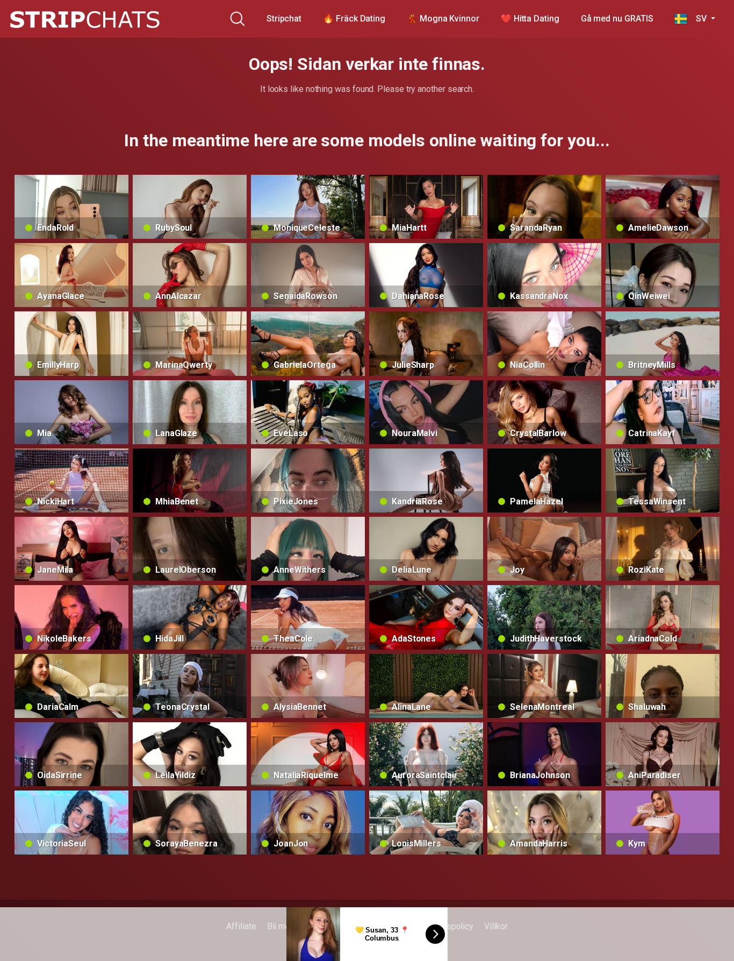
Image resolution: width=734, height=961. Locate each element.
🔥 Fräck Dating (354, 18)
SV (697, 18)
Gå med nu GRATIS (617, 18)
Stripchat (284, 18)
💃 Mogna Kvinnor (443, 18)
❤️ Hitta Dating (530, 18)
